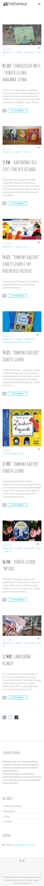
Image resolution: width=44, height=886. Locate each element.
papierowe (29, 52)
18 (40, 544)
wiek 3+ (29, 342)
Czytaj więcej (17, 111)
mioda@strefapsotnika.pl (24, 844)
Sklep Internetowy (12, 806)
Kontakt (8, 821)
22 (40, 335)
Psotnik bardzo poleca (13, 342)
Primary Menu (39, 4)
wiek (39, 548)
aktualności (8, 52)
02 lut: (22, 73)
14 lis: (21, 264)
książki (19, 52)
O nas (6, 816)
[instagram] (24, 861)
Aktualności (9, 811)
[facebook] (20, 861)
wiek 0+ (27, 151)
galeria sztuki (22, 246)
